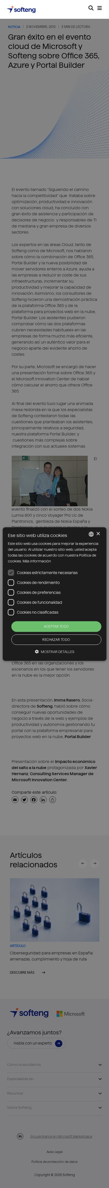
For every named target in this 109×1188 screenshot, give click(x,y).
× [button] (98, 534)
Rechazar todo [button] (56, 639)
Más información (37, 561)
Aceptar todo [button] (56, 626)
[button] (54, 652)
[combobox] (91, 533)
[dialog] (54, 594)
